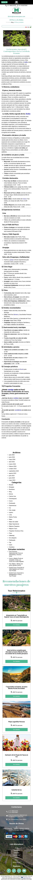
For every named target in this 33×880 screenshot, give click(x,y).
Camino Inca (12, 496)
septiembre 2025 (14, 471)
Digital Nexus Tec (27, 877)
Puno (10, 533)
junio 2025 (12, 478)
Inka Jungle (12, 510)
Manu (10, 519)
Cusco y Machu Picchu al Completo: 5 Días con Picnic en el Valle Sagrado (16, 560)
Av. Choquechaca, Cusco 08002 (17, 819)
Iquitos (11, 512)
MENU (3, 2)
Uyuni (10, 545)
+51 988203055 (11, 5)
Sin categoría (12, 538)
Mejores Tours (13, 528)
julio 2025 (11, 475)
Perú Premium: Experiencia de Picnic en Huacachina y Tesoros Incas (16, 554)
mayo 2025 (12, 480)
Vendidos (11, 547)
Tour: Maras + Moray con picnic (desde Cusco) (16, 564)
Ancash (11, 485)
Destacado (12, 503)
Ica (10, 508)
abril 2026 (12, 462)
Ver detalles (16, 625)
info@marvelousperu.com (17, 16)
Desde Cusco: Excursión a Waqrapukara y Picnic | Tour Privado (16, 574)
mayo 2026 (12, 459)
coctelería (18, 410)
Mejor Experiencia (14, 524)
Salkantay (11, 535)
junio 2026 (12, 457)
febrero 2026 (12, 466)
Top (10, 542)
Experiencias (12, 505)
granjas (12, 260)
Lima (10, 515)
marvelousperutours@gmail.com (18, 815)
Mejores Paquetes (14, 526)
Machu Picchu (13, 517)
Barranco (16, 314)
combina (15, 398)
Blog (12, 22)
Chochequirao (13, 498)
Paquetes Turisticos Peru (16, 531)
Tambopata (12, 540)
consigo (11, 390)
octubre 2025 (12, 468)
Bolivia (11, 494)
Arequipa (11, 487)
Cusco (11, 501)
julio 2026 (11, 455)
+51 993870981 (23, 5)
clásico (25, 199)
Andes (28, 114)
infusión (21, 369)
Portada (8, 22)
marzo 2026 (12, 464)
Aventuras (12, 489)
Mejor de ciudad (13, 521)
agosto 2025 (12, 473)
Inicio (16, 848)
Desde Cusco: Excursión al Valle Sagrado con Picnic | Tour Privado (16, 569)
